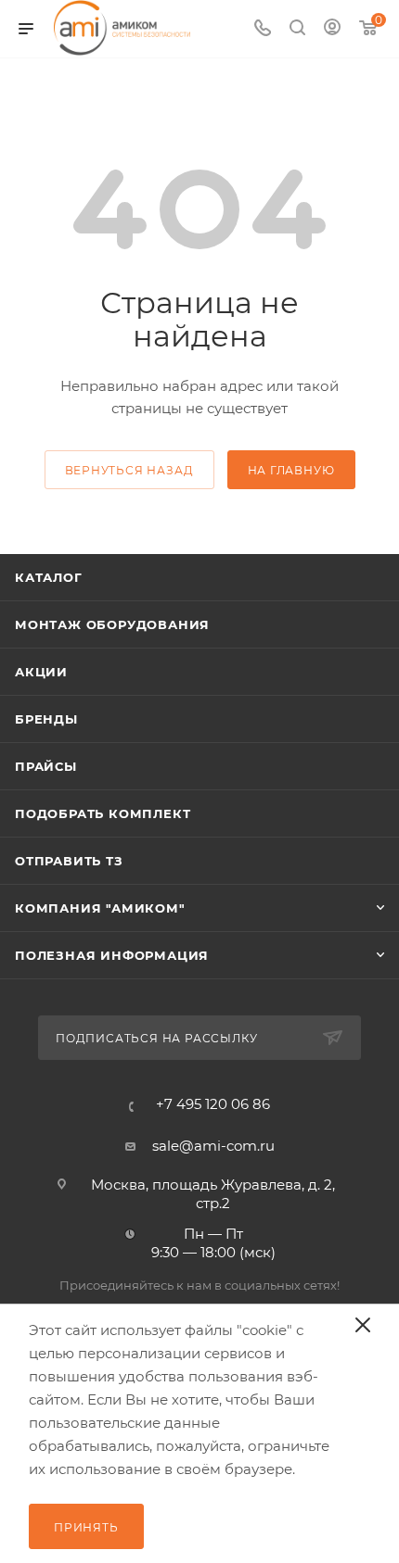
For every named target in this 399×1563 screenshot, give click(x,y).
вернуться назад (129, 470)
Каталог (49, 577)
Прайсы (46, 766)
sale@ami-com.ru (213, 1145)
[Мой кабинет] (332, 29)
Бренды (46, 719)
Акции (41, 671)
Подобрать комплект (102, 813)
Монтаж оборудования (112, 624)
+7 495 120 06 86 (213, 1104)
